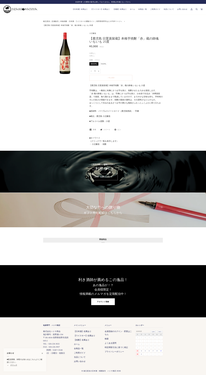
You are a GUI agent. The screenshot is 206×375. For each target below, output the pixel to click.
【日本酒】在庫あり (82, 331)
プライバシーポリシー (114, 352)
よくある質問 (110, 343)
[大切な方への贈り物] (103, 210)
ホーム (77, 344)
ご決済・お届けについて (103, 177)
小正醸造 (92, 33)
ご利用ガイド (80, 353)
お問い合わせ (80, 361)
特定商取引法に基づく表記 (116, 347)
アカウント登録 (103, 302)
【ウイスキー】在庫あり (84, 336)
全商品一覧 (79, 348)
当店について (80, 357)
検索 (107, 339)
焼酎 (104, 144)
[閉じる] (43, 352)
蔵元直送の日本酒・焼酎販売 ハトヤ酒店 (99, 371)
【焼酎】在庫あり (81, 340)
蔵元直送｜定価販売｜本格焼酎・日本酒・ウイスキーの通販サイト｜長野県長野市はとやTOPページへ (82, 21)
